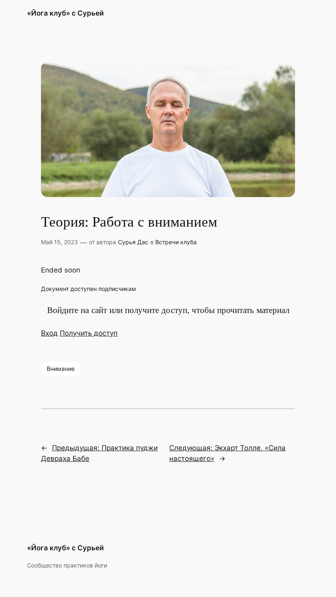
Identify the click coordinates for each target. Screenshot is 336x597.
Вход (49, 333)
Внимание (61, 368)
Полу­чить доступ (89, 333)
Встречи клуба (176, 241)
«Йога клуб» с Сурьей (65, 13)
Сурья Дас (133, 241)
